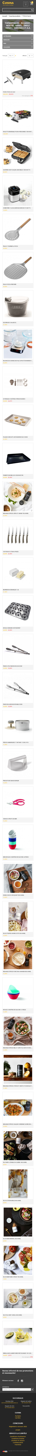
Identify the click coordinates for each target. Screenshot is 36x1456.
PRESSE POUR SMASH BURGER (11, 780)
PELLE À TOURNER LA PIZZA (10, 246)
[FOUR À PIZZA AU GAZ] (18, 75)
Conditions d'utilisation (18, 1436)
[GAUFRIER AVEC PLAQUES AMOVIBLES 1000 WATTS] (18, 153)
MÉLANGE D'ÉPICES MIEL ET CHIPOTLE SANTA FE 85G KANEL (18, 1048)
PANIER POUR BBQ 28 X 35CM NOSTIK (13, 475)
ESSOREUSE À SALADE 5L (9, 322)
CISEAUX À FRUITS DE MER (10, 819)
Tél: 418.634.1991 (26, 1402)
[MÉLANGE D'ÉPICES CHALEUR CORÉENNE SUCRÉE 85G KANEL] (18, 1107)
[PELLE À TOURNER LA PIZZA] (18, 229)
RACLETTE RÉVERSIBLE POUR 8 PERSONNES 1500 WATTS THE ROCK (18, 131)
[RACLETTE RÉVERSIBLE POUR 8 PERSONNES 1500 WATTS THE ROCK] (18, 115)
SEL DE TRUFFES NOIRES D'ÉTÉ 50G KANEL (14, 933)
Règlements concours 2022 (18, 1426)
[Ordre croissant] (15, 55)
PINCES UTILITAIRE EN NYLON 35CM (12, 666)
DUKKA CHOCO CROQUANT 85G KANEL (13, 895)
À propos (18, 1416)
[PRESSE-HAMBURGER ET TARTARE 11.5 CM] (18, 726)
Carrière (17, 1418)
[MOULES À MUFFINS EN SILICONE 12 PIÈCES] (18, 993)
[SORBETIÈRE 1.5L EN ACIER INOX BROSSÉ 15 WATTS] (18, 191)
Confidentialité (18, 1442)
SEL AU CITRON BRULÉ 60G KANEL (12, 1200)
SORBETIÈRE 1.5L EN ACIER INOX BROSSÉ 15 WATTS (17, 208)
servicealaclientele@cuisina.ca (9, 1403)
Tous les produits (14, 16)
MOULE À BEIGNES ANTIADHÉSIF (11, 628)
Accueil (4, 16)
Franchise (18, 1444)
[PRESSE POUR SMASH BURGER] (18, 764)
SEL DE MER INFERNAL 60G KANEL (12, 1238)
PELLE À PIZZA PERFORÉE (9, 284)
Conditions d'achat (18, 1438)
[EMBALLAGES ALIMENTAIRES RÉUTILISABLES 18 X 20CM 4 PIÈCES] (18, 1336)
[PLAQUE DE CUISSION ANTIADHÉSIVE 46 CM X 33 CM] (18, 420)
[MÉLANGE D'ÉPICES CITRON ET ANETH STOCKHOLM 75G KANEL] (18, 1069)
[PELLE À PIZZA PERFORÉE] (18, 268)
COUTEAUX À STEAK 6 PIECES (11, 551)
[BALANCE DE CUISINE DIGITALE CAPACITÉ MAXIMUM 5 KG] (18, 344)
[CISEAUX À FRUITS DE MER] (18, 802)
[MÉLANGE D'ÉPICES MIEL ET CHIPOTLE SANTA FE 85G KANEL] (18, 1031)
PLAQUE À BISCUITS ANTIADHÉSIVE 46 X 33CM (15, 437)
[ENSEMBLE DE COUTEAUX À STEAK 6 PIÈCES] (18, 535)
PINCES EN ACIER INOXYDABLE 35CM (12, 704)
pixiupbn (18, 1430)
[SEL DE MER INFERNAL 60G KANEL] (18, 1222)
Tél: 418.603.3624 (9, 1406)
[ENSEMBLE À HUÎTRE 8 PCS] (18, 382)
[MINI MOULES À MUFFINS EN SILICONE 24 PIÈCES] (18, 840)
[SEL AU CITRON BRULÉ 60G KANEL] (18, 1184)
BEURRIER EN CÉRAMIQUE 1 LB (11, 589)
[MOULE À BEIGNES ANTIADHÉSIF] (18, 611)
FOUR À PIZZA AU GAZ (9, 92)
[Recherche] (32, 10)
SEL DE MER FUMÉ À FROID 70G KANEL (13, 1277)
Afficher (25, 55)
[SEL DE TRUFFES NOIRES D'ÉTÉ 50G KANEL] (18, 916)
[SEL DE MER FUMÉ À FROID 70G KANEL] (18, 1260)
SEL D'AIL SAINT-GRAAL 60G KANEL (12, 1315)
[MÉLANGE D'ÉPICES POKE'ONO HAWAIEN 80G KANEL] (18, 955)
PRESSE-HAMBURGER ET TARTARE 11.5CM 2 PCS (16, 742)
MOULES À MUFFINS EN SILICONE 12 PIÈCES (14, 1009)
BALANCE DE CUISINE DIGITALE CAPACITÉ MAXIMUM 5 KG (18, 360)
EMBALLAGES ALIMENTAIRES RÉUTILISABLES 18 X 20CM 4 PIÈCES (18, 1353)
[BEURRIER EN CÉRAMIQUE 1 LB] (18, 573)
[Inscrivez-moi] (32, 1389)
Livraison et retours (17, 1440)
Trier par (4, 55)
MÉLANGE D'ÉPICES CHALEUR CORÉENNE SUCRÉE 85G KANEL (18, 1124)
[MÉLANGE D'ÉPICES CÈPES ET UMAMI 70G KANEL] (18, 497)
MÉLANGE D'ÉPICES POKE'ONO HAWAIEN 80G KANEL (17, 971)
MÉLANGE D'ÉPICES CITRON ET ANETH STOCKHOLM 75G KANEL (18, 1086)
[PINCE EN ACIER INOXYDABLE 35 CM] (18, 687)
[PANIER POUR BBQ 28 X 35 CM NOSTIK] (18, 458)
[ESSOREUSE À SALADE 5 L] (18, 306)
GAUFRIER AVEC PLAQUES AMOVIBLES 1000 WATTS (16, 170)
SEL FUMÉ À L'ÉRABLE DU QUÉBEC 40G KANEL (15, 1162)
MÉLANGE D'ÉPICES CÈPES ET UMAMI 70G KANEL (16, 513)
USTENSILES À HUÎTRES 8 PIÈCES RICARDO (14, 399)
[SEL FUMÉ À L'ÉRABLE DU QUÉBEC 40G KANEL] (18, 1145)
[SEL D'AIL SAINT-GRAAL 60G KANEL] (18, 1298)
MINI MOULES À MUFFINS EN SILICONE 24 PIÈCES (16, 857)
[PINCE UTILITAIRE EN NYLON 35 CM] (18, 649)
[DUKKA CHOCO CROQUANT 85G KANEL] (18, 878)
